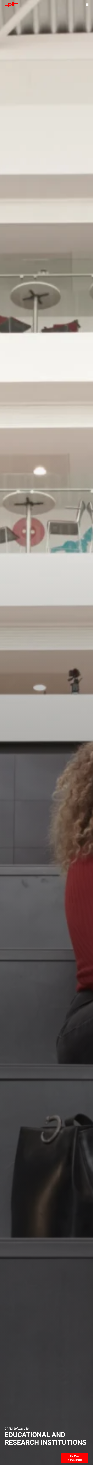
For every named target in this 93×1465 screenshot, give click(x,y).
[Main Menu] (87, 4)
